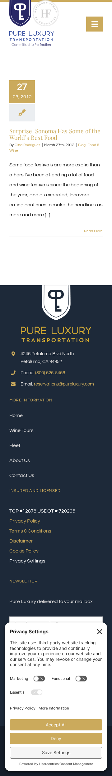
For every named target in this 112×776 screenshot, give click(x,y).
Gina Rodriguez (27, 145)
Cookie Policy (24, 550)
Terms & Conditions (30, 530)
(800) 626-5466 (50, 373)
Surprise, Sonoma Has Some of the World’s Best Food (54, 134)
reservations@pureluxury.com (64, 384)
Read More (93, 231)
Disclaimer (21, 540)
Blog (82, 145)
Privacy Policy (24, 520)
